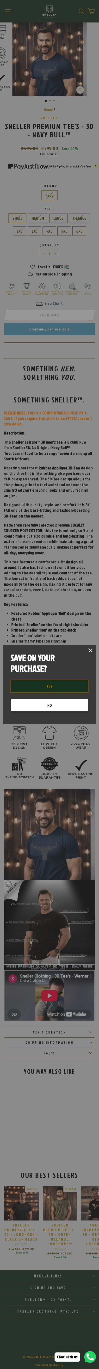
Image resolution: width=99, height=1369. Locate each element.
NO (49, 705)
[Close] (90, 650)
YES (49, 686)
